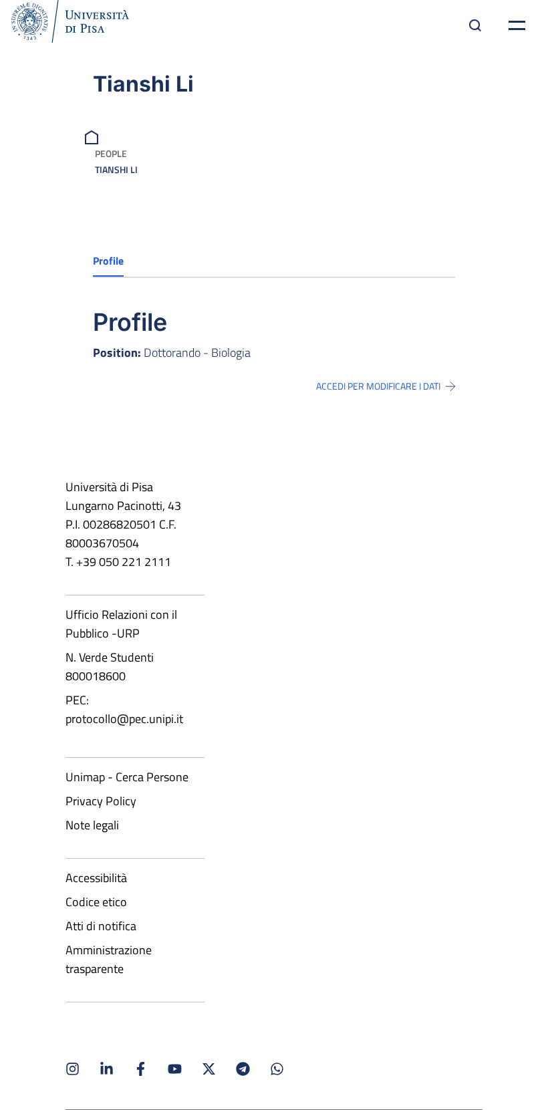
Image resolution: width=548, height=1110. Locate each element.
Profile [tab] (108, 261)
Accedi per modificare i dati (378, 386)
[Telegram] (243, 1069)
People (111, 153)
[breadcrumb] (93, 136)
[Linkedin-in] (107, 1069)
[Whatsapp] (277, 1069)
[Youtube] (175, 1069)
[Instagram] (72, 1069)
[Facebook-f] (141, 1069)
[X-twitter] (209, 1069)
